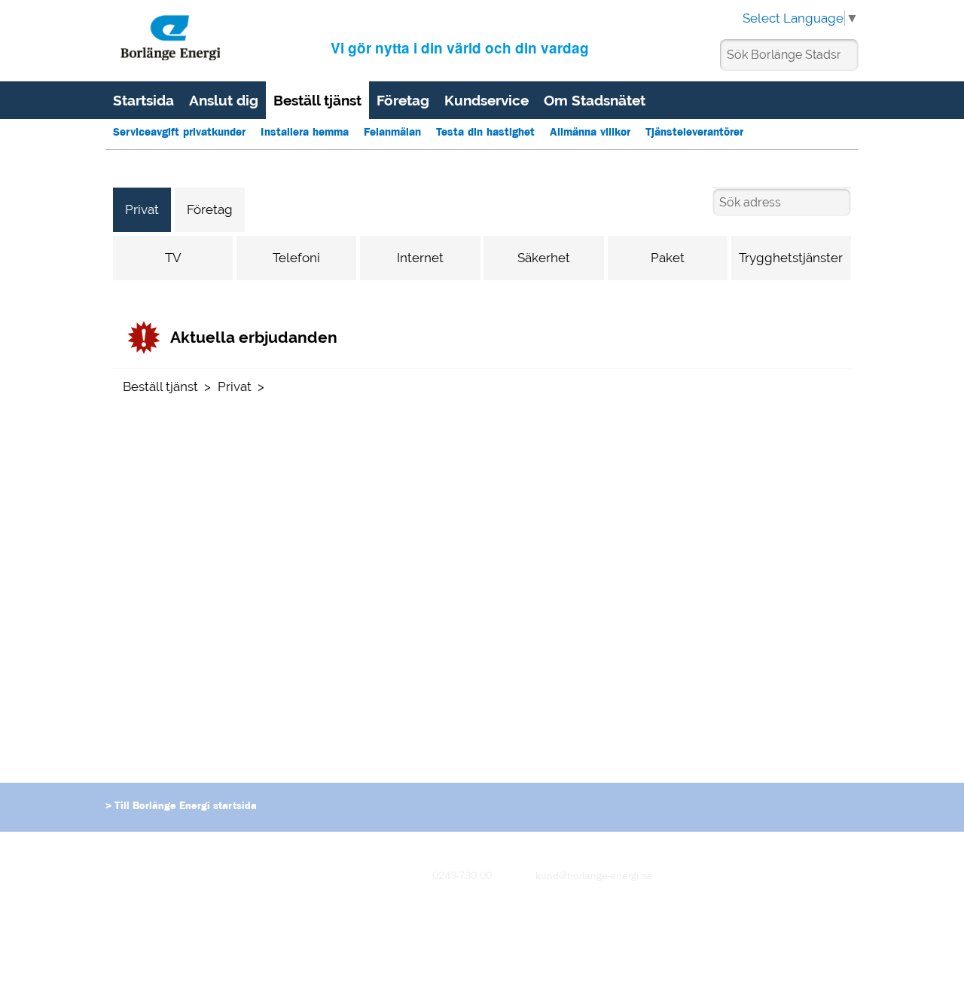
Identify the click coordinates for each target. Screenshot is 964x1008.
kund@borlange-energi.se (594, 877)
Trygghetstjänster (791, 257)
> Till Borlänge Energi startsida (181, 807)
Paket (668, 257)
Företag (403, 100)
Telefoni (296, 257)
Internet (420, 257)
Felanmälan (392, 133)
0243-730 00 (462, 877)
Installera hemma (305, 133)
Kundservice (486, 100)
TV (173, 257)
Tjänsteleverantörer (694, 133)
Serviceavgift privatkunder (179, 133)
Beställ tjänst (317, 100)
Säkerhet (543, 257)
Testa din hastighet (485, 133)
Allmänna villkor (590, 133)
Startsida (143, 100)
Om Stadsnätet (594, 100)
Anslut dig (223, 100)
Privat (142, 209)
